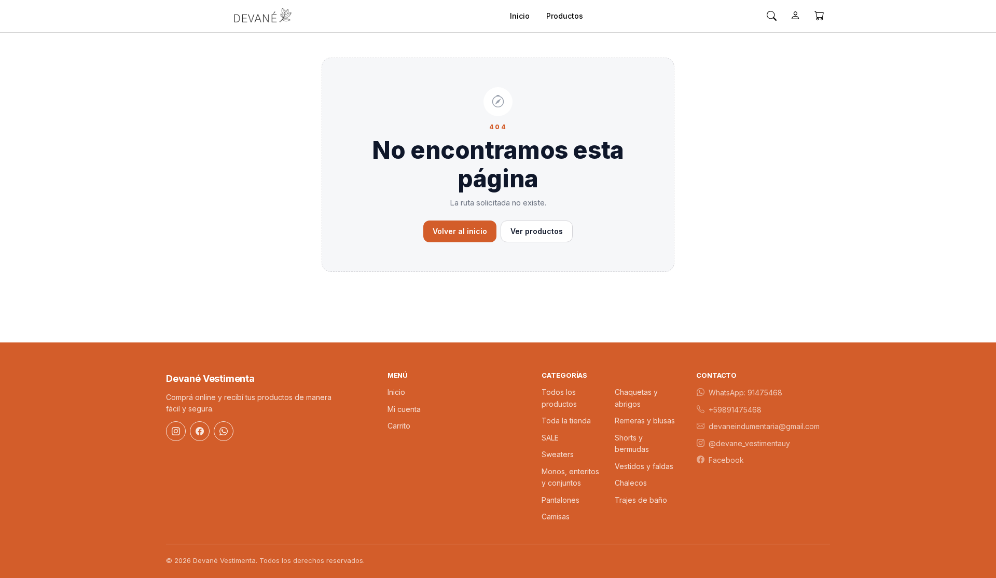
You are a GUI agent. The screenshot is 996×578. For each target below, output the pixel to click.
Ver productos (536, 231)
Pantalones (560, 500)
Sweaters (558, 454)
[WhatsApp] (223, 431)
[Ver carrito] (819, 16)
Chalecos (631, 482)
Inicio (520, 15)
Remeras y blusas (645, 420)
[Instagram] (176, 431)
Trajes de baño (641, 500)
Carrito (399, 425)
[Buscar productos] (771, 16)
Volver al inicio (460, 231)
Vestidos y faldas (644, 466)
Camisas (556, 516)
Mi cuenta (404, 409)
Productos (564, 15)
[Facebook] (200, 431)
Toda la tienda (566, 420)
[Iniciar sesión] (795, 16)
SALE (550, 437)
